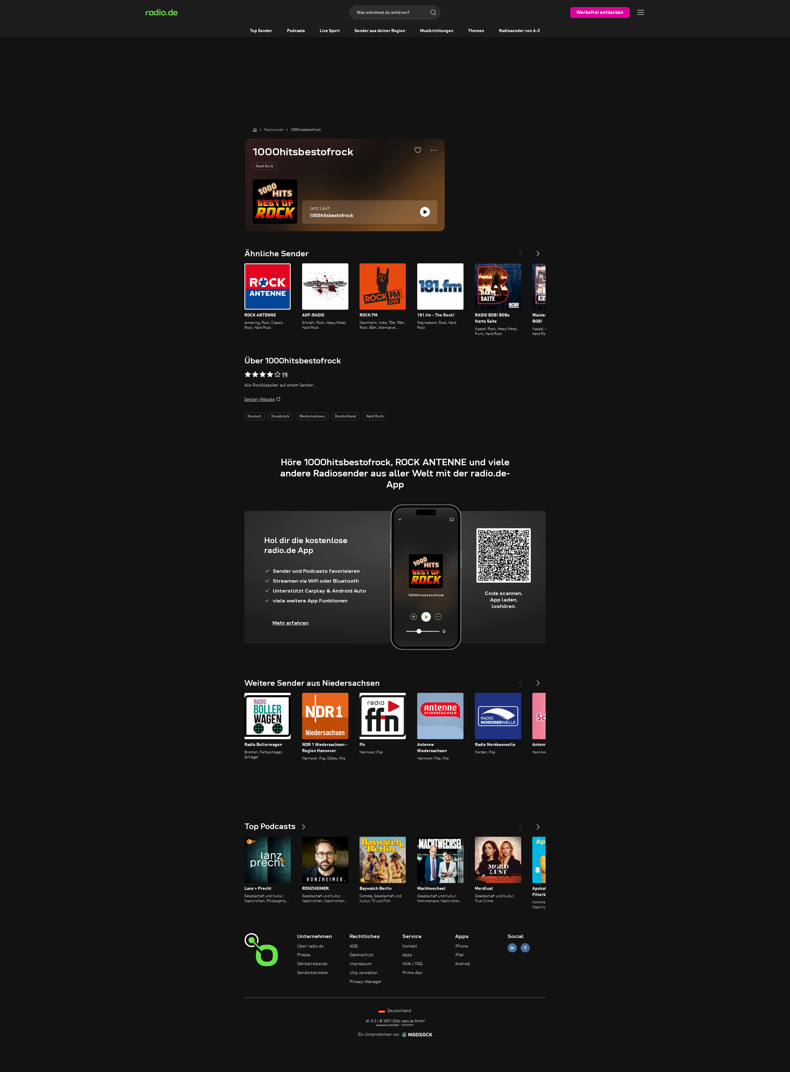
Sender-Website (259, 399)
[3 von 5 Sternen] (262, 374)
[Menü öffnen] (640, 12)
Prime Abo (412, 973)
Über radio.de (310, 946)
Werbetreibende (312, 964)
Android (462, 964)
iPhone (461, 946)
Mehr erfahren (290, 623)
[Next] (538, 251)
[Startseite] (254, 129)
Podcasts (296, 31)
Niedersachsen (312, 416)
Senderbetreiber (312, 973)
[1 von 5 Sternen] (248, 374)
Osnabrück (280, 416)
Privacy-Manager (366, 982)
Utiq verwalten (363, 973)
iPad (459, 955)
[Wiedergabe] (425, 212)
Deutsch (254, 416)
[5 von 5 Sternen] (277, 374)
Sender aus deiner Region (380, 31)
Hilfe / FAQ (412, 964)
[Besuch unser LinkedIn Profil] (512, 947)
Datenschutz (361, 955)
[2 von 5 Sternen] (255, 374)
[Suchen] (433, 12)
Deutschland (345, 416)
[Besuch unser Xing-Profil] (525, 947)
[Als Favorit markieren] (418, 150)
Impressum (361, 964)
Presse (303, 955)
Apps (407, 955)
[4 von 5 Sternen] (270, 374)
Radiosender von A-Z (519, 31)
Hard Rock (264, 166)
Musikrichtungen (436, 31)
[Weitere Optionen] (433, 150)
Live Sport (330, 31)
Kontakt (409, 946)
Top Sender (261, 31)
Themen (476, 31)
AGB (354, 946)
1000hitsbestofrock (331, 215)
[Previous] (520, 251)
